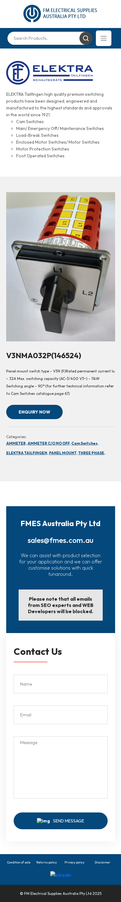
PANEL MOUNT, (63, 453)
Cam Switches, (84, 443)
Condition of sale (18, 862)
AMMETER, (16, 443)
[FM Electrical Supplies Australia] (60, 14)
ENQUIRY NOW (34, 412)
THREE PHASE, (91, 453)
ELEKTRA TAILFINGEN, (27, 453)
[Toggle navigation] (103, 38)
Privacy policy (74, 862)
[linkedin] (60, 875)
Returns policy (46, 862)
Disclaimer (102, 862)
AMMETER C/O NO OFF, (49, 443)
